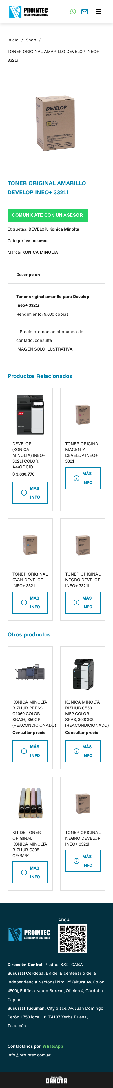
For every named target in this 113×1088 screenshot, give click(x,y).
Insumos (39, 240)
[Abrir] (98, 11)
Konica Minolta (64, 229)
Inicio (13, 40)
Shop (31, 40)
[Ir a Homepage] (29, 934)
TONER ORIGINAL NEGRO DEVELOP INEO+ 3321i (83, 579)
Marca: (33, 252)
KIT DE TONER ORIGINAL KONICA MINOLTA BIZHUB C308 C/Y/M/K (29, 844)
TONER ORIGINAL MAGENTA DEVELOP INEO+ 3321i (83, 452)
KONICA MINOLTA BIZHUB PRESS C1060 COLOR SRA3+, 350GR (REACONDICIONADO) (34, 713)
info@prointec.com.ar (29, 1055)
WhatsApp (53, 1046)
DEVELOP (37, 229)
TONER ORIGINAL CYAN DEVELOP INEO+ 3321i (30, 579)
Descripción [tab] (28, 274)
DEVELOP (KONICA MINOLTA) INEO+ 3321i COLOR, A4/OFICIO (28, 455)
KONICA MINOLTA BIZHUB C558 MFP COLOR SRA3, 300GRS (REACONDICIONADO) (87, 713)
